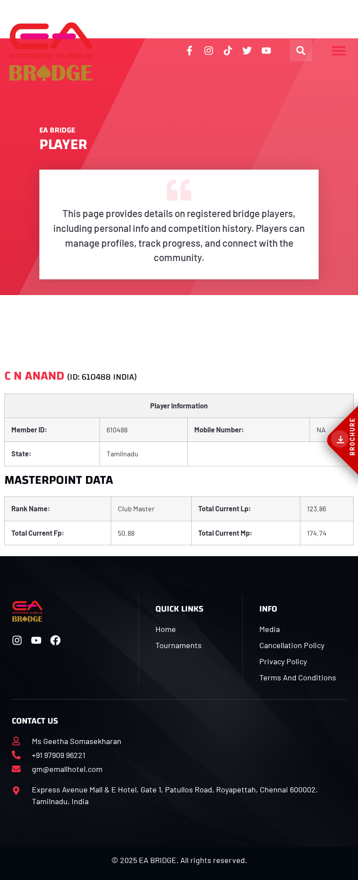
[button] (301, 50)
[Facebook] (55, 640)
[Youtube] (36, 640)
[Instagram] (17, 640)
